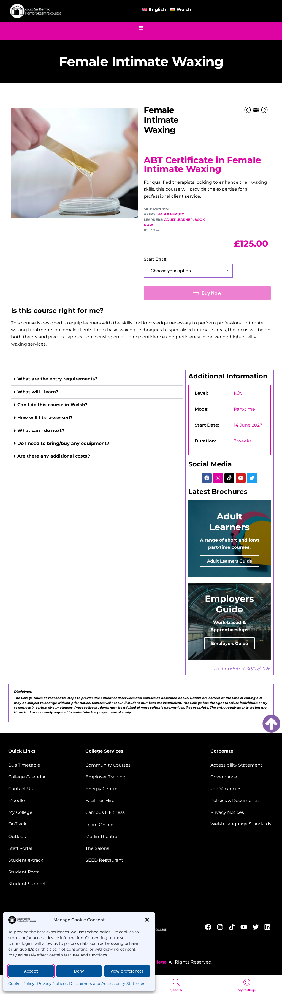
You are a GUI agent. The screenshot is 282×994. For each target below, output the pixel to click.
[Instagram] (218, 478)
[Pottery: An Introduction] (264, 110)
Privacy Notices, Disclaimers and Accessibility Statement (92, 983)
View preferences (127, 971)
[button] (147, 920)
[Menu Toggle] (141, 27)
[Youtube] (241, 478)
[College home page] (35, 11)
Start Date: (155, 259)
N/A (238, 393)
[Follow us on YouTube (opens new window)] (245, 927)
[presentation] (97, 418)
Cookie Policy (21, 983)
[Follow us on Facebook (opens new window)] (210, 927)
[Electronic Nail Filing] (248, 110)
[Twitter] (252, 478)
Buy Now (211, 293)
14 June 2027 (248, 425)
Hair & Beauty (170, 214)
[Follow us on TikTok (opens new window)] (233, 927)
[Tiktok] (229, 478)
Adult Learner (178, 220)
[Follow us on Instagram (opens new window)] (221, 927)
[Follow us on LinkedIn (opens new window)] (269, 927)
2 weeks (243, 441)
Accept (31, 971)
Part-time (244, 409)
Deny (79, 971)
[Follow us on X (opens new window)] (257, 927)
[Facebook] (207, 478)
